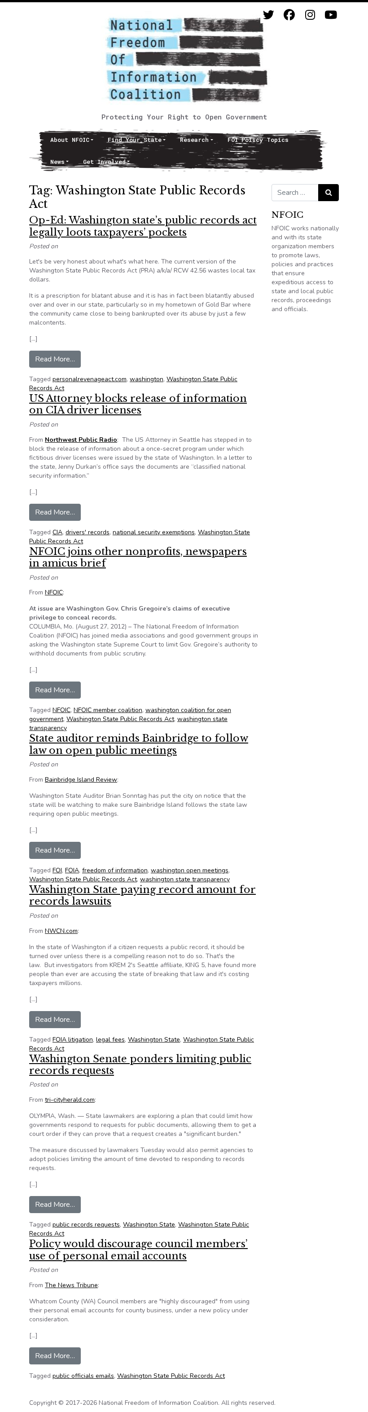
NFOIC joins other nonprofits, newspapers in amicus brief (138, 557)
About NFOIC (69, 140)
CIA (57, 532)
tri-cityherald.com (70, 1099)
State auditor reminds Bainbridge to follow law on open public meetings (138, 744)
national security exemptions (154, 532)
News (57, 162)
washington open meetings (189, 870)
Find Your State (135, 140)
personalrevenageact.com (90, 379)
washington (146, 379)
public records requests (86, 1224)
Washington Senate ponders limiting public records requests (140, 1065)
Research (194, 140)
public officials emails (83, 1376)
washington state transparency (185, 879)
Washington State (154, 1039)
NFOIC (54, 592)
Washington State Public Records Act (120, 719)
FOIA (72, 870)
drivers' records (88, 532)
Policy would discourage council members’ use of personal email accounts (138, 1250)
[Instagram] (310, 15)
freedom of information (115, 870)
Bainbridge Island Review (81, 779)
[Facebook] (289, 15)
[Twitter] (268, 15)
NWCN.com (61, 931)
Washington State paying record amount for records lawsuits (142, 895)
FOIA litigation (73, 1039)
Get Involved (104, 162)
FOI (57, 870)
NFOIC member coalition (108, 710)
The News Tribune (71, 1285)
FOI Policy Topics (258, 140)
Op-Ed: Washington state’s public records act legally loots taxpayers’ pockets (143, 226)
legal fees (110, 1039)
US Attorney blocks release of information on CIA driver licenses (138, 404)
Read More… (58, 359)
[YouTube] (330, 15)
